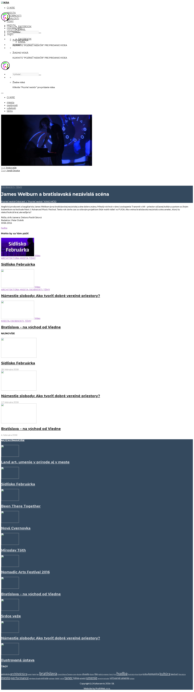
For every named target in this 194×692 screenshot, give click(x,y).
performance (20, 678)
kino (136, 674)
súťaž (62, 678)
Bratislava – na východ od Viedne (31, 327)
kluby (140, 674)
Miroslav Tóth (13, 550)
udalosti (13, 18)
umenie (91, 678)
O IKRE (11, 7)
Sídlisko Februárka (18, 264)
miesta (11, 13)
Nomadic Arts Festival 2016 (25, 572)
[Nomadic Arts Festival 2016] (10, 566)
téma (76, 678)
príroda (44, 678)
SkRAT (57, 678)
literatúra (182, 674)
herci (111, 674)
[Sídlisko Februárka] (18, 356)
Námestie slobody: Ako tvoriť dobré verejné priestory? (50, 296)
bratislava (48, 673)
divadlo (85, 674)
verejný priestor (103, 678)
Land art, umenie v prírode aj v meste (35, 462)
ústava (132, 678)
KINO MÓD (50, 201)
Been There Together (21, 506)
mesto (5, 678)
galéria (101, 674)
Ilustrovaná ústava (18, 660)
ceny (74, 674)
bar (37, 674)
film (96, 674)
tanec (68, 678)
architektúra (10, 258)
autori (30, 674)
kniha (145, 674)
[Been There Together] (10, 500)
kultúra (164, 674)
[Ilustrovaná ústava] (10, 654)
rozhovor (52, 678)
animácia (5, 674)
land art (174, 674)
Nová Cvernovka (16, 528)
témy (10, 21)
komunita (153, 674)
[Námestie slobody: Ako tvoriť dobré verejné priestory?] (18, 389)
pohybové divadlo (35, 678)
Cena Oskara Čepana (65, 674)
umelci (83, 678)
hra (114, 674)
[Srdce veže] (10, 609)
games (106, 674)
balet (34, 674)
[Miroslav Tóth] (10, 544)
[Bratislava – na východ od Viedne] (18, 422)
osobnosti (14, 15)
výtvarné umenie (119, 678)
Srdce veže (11, 616)
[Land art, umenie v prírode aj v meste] (10, 455)
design (79, 674)
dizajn (92, 674)
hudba (4, 227)
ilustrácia (131, 674)
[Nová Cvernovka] (10, 522)
